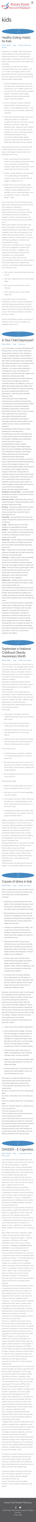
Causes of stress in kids (17, 881)
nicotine (7, 1156)
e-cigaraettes (23, 1153)
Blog (14, 45)
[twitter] (20, 1507)
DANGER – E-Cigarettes (17, 1149)
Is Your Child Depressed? (18, 340)
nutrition (4, 47)
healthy (21, 660)
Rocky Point (6, 45)
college (21, 885)
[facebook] (16, 1507)
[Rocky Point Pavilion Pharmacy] (16, 9)
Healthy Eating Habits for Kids (16, 39)
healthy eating (23, 45)
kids (29, 45)
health (30, 1153)
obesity (29, 660)
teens (23, 344)
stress (29, 885)
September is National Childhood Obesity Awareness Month (16, 652)
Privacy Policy (18, 1515)
